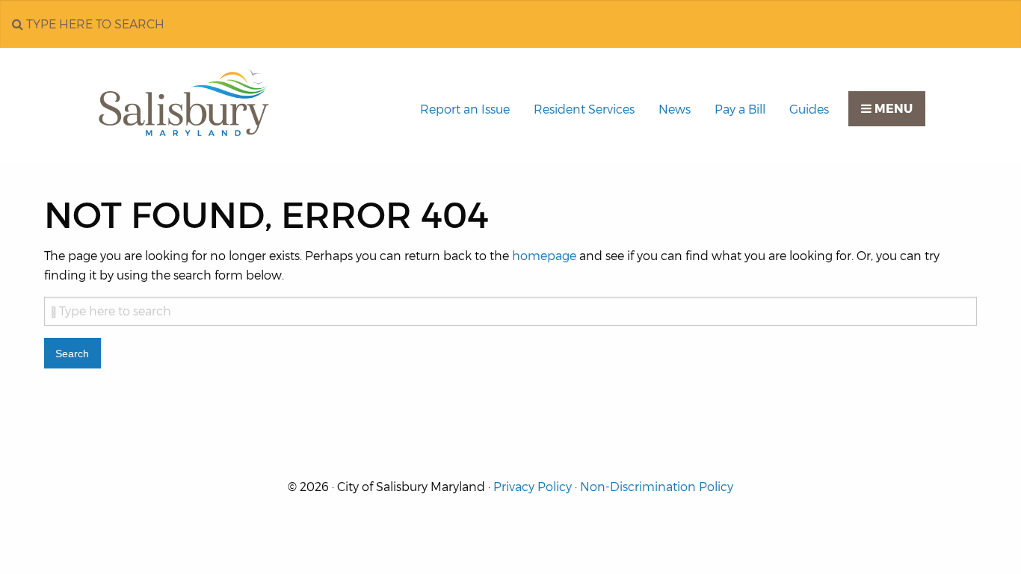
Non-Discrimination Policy (656, 487)
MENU (892, 109)
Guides (809, 109)
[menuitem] (465, 110)
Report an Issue (465, 109)
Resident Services (584, 109)
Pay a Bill (740, 109)
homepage (544, 256)
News (674, 109)
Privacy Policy (532, 487)
